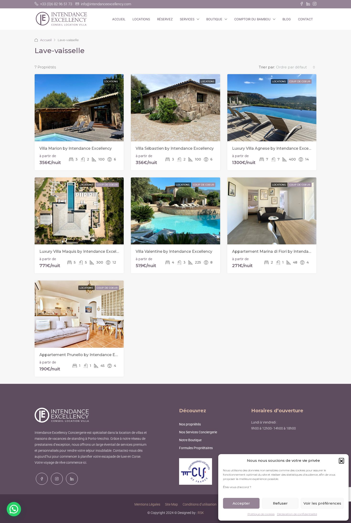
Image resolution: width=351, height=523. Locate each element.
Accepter (241, 503)
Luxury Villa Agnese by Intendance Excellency (275, 148)
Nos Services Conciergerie (198, 432)
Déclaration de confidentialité (297, 514)
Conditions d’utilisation (200, 504)
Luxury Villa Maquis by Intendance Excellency (82, 251)
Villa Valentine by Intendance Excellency (174, 251)
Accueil (118, 19)
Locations (141, 19)
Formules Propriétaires (196, 448)
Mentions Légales (147, 504)
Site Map (171, 504)
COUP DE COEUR (299, 81)
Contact (305, 19)
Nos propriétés (190, 424)
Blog (286, 19)
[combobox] (295, 67)
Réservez (165, 19)
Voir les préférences (322, 503)
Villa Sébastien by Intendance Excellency (175, 148)
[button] (341, 460)
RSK (201, 513)
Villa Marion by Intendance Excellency (75, 148)
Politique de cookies (261, 514)
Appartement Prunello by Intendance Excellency (86, 354)
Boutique (214, 19)
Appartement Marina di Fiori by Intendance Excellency (284, 251)
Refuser (280, 503)
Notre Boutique (190, 440)
